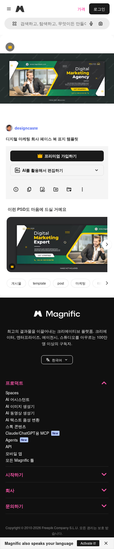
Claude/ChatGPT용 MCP (32, 433)
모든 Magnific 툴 (20, 460)
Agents (16, 440)
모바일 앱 (14, 453)
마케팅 (81, 283)
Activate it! (88, 543)
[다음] (107, 244)
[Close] (106, 543)
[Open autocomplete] (12, 24)
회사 (10, 490)
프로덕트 (14, 383)
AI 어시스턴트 (18, 399)
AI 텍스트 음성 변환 (23, 419)
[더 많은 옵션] (82, 189)
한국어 (57, 360)
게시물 (16, 283)
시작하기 (14, 474)
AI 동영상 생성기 (20, 413)
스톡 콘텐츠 (16, 426)
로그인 (99, 9)
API (9, 446)
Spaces (12, 392)
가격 (81, 9)
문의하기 (14, 506)
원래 (32, 47)
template (39, 283)
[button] (57, 359)
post (61, 283)
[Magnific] (57, 315)
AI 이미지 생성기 (20, 406)
